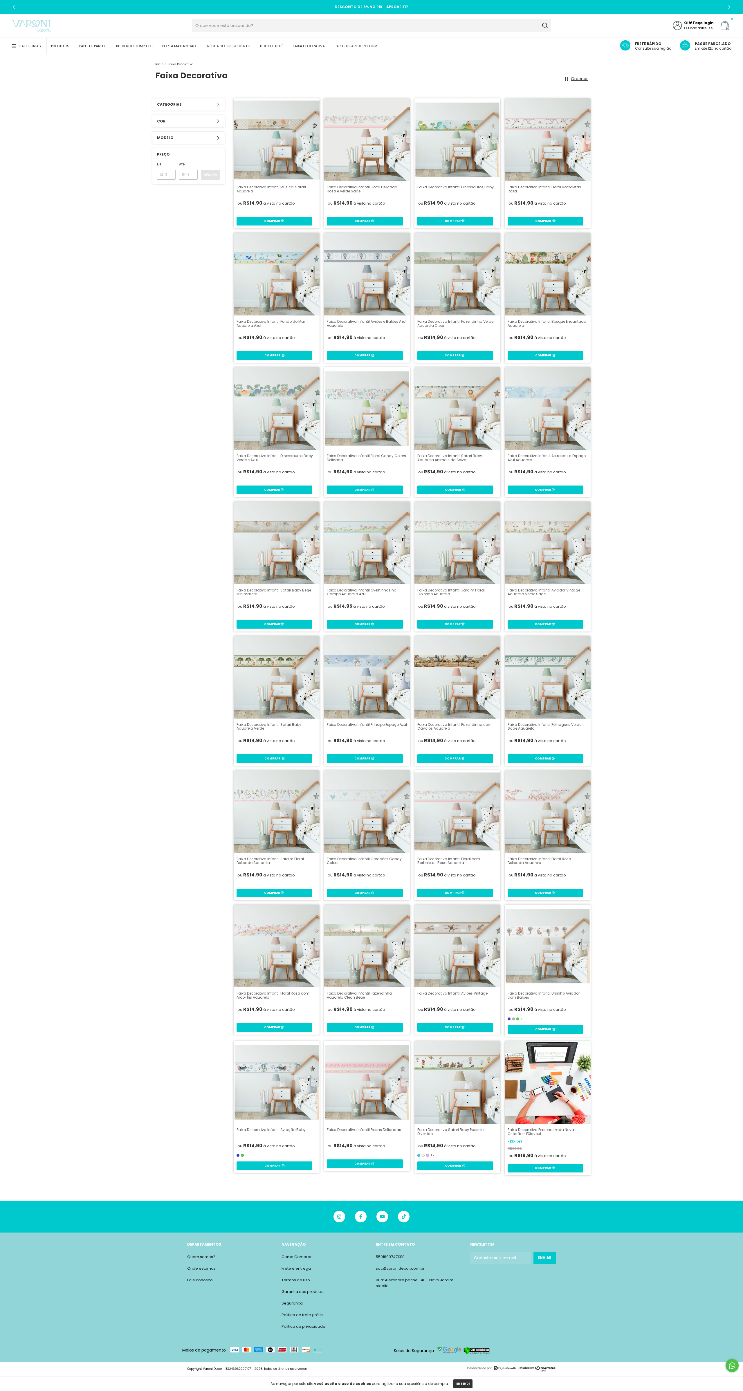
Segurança (292, 1303)
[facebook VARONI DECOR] (361, 1216)
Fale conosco (200, 1280)
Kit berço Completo (134, 46)
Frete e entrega (296, 1268)
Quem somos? (201, 1257)
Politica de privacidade (303, 1326)
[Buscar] (544, 25)
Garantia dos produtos (303, 1291)
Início (159, 64)
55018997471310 (390, 1257)
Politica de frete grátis (302, 1315)
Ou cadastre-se (698, 28)
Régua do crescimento (228, 46)
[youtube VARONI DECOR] (382, 1216)
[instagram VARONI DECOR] (339, 1216)
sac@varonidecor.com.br (400, 1268)
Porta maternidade (179, 46)
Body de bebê (271, 46)
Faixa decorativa (309, 46)
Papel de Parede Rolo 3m (356, 46)
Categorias (30, 46)
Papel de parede (92, 46)
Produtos (60, 46)
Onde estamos (201, 1268)
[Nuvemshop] (538, 1370)
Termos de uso (296, 1280)
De (159, 164)
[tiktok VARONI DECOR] (404, 1216)
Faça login (703, 22)
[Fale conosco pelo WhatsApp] (732, 1365)
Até (182, 164)
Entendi (463, 1383)
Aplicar (210, 174)
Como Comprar (297, 1257)
